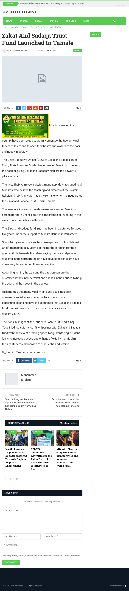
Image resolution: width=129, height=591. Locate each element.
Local (38, 21)
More (86, 21)
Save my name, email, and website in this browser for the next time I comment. (42, 555)
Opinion (53, 21)
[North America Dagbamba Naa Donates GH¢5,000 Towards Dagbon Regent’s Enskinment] (16, 438)
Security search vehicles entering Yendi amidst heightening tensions (65, 402)
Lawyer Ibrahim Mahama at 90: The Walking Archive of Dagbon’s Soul (52, 3)
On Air (95, 34)
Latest (38, 432)
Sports (24, 21)
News (9, 21)
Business (71, 21)
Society (78, 50)
